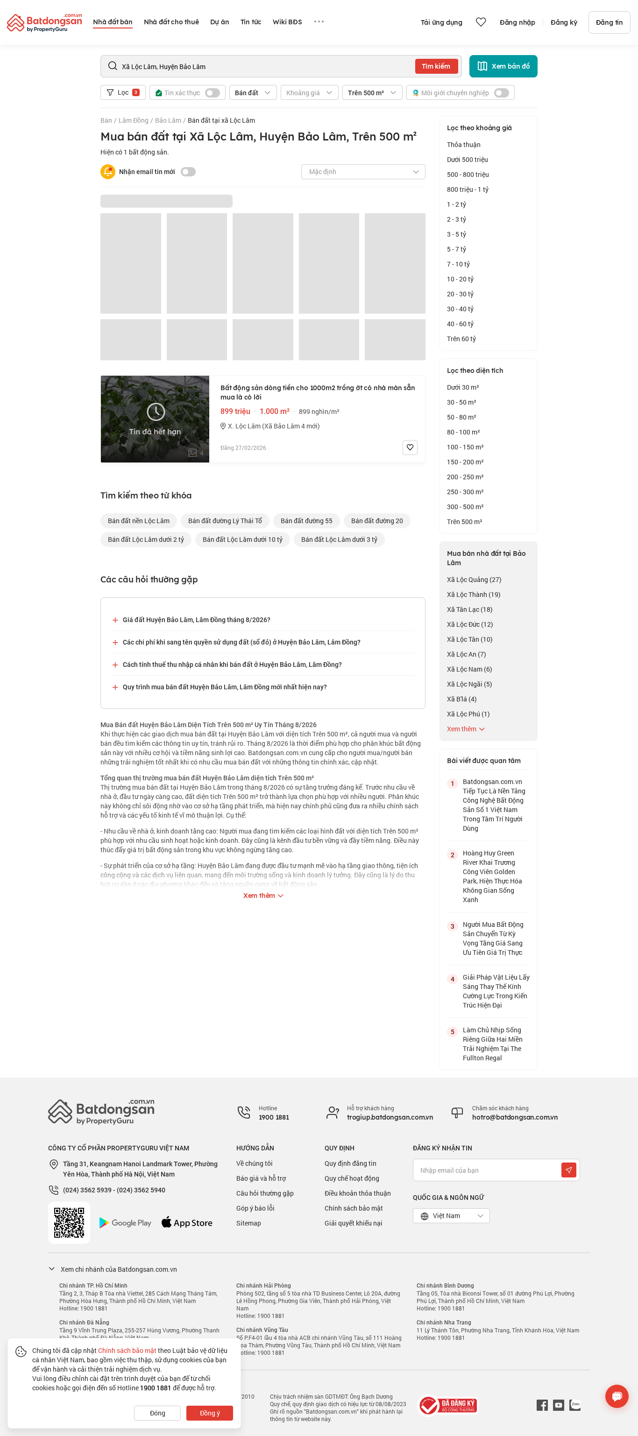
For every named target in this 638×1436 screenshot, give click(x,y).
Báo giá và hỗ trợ (261, 1178)
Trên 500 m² (464, 521)
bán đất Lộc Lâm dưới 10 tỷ (243, 539)
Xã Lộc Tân (470, 639)
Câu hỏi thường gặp (265, 1193)
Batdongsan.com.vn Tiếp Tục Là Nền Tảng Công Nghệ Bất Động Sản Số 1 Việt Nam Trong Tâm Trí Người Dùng (494, 805)
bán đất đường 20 (377, 520)
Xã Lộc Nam (469, 669)
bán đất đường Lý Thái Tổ (225, 520)
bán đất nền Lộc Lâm (139, 520)
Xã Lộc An (466, 654)
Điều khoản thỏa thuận (358, 1193)
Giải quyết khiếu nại (354, 1223)
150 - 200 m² (465, 461)
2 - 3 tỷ (456, 219)
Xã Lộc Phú (468, 713)
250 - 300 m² (465, 491)
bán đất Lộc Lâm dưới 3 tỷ (339, 539)
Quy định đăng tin (350, 1163)
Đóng (157, 1412)
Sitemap (248, 1223)
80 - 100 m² (463, 431)
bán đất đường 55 (307, 520)
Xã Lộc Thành (474, 594)
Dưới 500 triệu (467, 159)
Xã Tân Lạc (470, 609)
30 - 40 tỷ (460, 308)
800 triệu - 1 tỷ (468, 189)
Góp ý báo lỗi (255, 1208)
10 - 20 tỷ (460, 278)
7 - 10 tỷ (458, 263)
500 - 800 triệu (468, 174)
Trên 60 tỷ (461, 338)
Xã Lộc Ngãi (469, 683)
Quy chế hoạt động (352, 1178)
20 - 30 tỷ (460, 293)
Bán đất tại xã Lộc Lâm (221, 120)
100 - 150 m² (465, 446)
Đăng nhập (517, 22)
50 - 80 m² (461, 417)
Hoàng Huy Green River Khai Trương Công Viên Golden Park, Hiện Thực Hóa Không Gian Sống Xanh (492, 876)
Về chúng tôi (254, 1163)
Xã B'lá (462, 698)
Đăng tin (609, 22)
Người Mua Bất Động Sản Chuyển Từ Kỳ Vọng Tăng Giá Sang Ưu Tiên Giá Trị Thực (493, 938)
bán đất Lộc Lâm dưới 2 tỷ (146, 539)
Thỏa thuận (464, 144)
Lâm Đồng (134, 120)
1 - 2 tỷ (456, 204)
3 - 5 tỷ (456, 234)
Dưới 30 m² (463, 387)
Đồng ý (210, 1412)
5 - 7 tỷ (456, 249)
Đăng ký (564, 22)
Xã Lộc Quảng (474, 579)
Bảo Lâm (168, 120)
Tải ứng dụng (441, 22)
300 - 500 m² (465, 506)
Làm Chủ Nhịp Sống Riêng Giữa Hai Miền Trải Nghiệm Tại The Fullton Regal (493, 1043)
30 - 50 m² (461, 402)
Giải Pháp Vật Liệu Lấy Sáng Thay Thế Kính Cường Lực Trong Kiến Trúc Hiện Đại (496, 991)
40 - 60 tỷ (460, 323)
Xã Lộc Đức (470, 624)
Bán (106, 120)
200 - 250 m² (465, 476)
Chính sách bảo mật (354, 1208)
